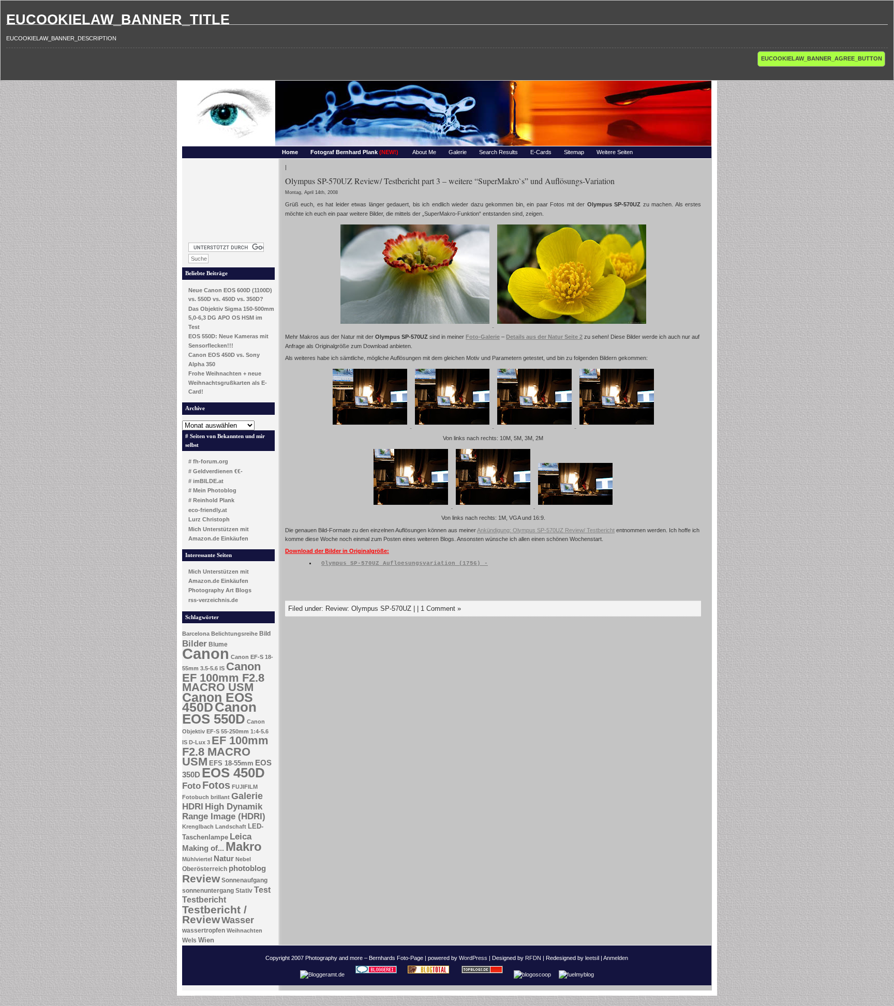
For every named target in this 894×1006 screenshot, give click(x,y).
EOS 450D (233, 772)
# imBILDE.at (206, 481)
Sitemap (574, 152)
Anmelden (615, 958)
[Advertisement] (228, 197)
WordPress (473, 958)
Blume (218, 644)
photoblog (247, 868)
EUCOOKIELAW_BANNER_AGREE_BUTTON (821, 58)
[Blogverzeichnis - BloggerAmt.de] (322, 974)
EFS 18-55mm (231, 763)
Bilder (194, 643)
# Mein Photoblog (212, 490)
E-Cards (541, 152)
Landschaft (230, 826)
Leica (240, 836)
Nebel (243, 859)
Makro (244, 846)
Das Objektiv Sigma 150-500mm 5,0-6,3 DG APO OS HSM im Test (231, 318)
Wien (206, 940)
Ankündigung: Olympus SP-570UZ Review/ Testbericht (546, 530)
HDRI (192, 807)
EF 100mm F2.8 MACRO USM (225, 751)
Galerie (458, 152)
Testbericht (204, 899)
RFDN (533, 958)
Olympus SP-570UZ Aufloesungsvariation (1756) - (404, 563)
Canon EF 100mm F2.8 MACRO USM (223, 677)
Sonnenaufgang (244, 880)
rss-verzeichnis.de (213, 600)
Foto (191, 786)
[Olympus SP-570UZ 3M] (535, 426)
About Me (424, 152)
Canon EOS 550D (219, 713)
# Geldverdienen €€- (215, 471)
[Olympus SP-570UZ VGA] (494, 506)
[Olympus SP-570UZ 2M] (616, 426)
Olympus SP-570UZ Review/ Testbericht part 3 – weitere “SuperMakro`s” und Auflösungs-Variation (450, 180)
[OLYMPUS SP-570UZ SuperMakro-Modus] (415, 325)
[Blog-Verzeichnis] (376, 974)
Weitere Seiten (615, 152)
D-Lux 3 (199, 742)
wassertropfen (203, 930)
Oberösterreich (204, 869)
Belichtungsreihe (234, 633)
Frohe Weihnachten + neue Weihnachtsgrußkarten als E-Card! (227, 382)
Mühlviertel (197, 859)
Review (201, 879)
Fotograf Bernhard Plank (354, 152)
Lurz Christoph (209, 519)
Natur (224, 858)
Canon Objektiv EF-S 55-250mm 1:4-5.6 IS (225, 731)
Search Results (498, 152)
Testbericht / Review (214, 915)
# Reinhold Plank (211, 500)
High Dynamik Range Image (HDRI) (223, 811)
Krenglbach (198, 826)
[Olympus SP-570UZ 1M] (411, 506)
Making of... (203, 848)
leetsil (592, 958)
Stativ (243, 890)
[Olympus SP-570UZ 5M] (453, 426)
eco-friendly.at (207, 510)
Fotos (216, 785)
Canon (205, 653)
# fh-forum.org (208, 461)
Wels (189, 940)
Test (262, 889)
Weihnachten (244, 930)
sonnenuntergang (208, 890)
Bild (265, 633)
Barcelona (196, 633)
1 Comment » (441, 608)
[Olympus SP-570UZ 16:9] (575, 506)
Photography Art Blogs (219, 590)
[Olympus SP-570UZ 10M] (371, 426)
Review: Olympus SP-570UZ (368, 608)
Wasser (237, 919)
